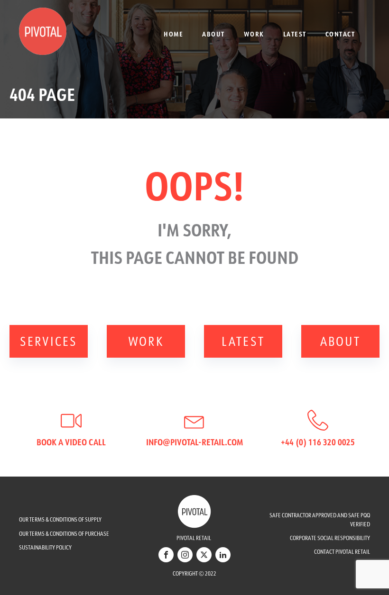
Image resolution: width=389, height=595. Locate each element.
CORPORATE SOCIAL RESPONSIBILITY (330, 537)
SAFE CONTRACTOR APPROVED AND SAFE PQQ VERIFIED (319, 520)
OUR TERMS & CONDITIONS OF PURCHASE (64, 533)
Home (173, 33)
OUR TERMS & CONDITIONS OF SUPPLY (60, 519)
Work (254, 33)
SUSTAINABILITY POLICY (45, 547)
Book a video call (71, 442)
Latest (294, 33)
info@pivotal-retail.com (194, 442)
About (213, 33)
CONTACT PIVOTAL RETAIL (342, 551)
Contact (340, 33)
